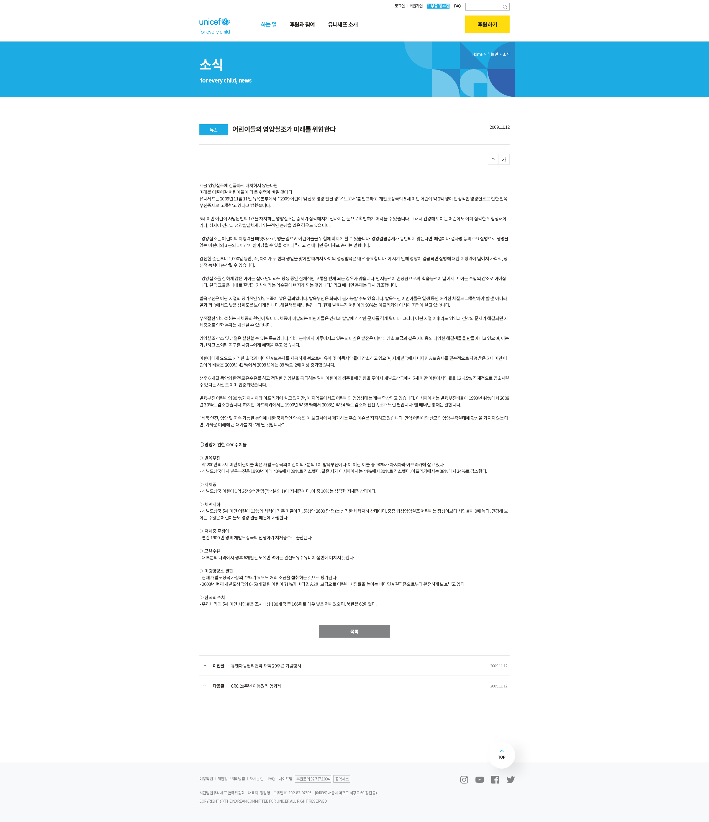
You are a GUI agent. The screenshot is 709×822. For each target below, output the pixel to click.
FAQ (457, 6)
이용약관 (206, 778)
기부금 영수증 (438, 6)
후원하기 (487, 24)
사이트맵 (285, 778)
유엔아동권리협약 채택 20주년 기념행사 (266, 665)
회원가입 (416, 6)
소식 (506, 54)
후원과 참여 (302, 24)
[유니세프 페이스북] (495, 779)
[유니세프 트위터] (510, 779)
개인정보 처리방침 (231, 778)
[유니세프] (214, 26)
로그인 (400, 6)
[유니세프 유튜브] (479, 779)
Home (477, 54)
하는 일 (268, 24)
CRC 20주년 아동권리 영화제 (256, 685)
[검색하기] (505, 6)
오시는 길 (257, 778)
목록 (354, 631)
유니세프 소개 (343, 24)
